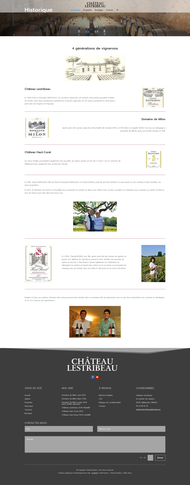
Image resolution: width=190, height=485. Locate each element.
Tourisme (28, 410)
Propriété (87, 10)
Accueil (27, 395)
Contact (109, 10)
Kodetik (95, 473)
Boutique (99, 10)
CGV (100, 399)
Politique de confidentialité (110, 402)
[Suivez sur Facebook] (93, 377)
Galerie (27, 399)
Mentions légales (106, 395)
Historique (75, 10)
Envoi (160, 457)
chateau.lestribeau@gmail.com (148, 409)
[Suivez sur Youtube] (97, 377)
